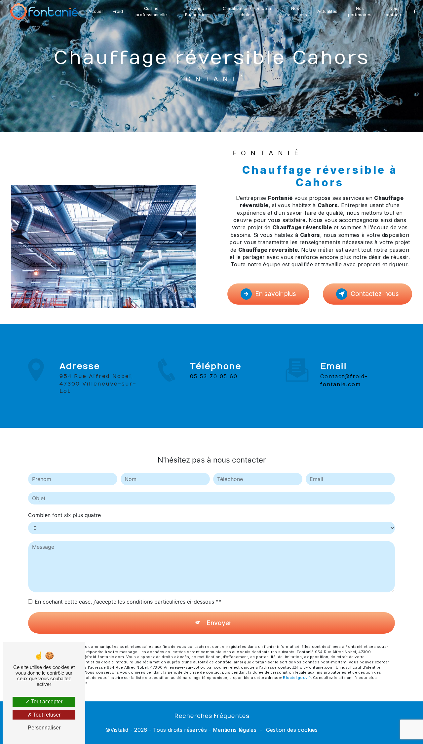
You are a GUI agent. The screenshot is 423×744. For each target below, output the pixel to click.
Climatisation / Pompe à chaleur (247, 11)
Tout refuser (46, 715)
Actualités (327, 11)
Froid (118, 11)
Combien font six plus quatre (64, 515)
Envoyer (219, 623)
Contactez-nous (375, 294)
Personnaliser (44, 727)
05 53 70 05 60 (214, 376)
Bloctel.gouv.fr (297, 677)
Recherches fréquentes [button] (211, 716)
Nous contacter (394, 11)
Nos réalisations (295, 11)
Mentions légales (234, 729)
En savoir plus (275, 294)
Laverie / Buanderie (195, 11)
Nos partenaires (359, 11)
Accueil (95, 11)
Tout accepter (46, 701)
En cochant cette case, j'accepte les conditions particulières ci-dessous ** (128, 601)
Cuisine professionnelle (151, 11)
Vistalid (119, 729)
